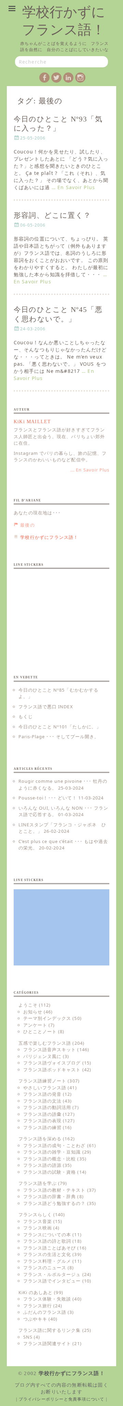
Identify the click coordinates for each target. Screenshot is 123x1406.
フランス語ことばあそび (49, 1248)
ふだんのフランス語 (44, 1312)
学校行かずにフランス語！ (72, 1373)
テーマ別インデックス (47, 1018)
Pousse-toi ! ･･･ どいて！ (47, 798)
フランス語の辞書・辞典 (49, 1196)
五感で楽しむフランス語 (44, 1043)
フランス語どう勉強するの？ (54, 1203)
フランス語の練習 (42, 1127)
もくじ (25, 716)
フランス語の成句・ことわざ (54, 1145)
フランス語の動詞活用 (47, 1107)
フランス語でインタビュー (52, 1281)
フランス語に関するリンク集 (49, 1330)
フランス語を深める (40, 1139)
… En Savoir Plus (73, 187)
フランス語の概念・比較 (49, 1159)
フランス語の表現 (42, 1121)
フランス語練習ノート (42, 1081)
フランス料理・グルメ (47, 1261)
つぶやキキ (35, 1319)
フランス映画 (37, 1228)
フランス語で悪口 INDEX (45, 707)
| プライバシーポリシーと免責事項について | (61, 1399)
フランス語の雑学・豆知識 (52, 1152)
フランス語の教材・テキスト (54, 1190)
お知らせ (32, 1012)
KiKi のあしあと (35, 1292)
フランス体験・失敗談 (47, 1299)
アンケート (35, 1025)
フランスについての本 (47, 1234)
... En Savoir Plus (89, 470)
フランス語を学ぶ (37, 1183)
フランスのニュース (44, 1267)
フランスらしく (35, 1214)
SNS (27, 1337)
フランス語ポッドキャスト (52, 1069)
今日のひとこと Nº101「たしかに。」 (59, 727)
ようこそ (28, 1005)
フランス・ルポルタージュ (52, 1274)
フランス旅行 (37, 1306)
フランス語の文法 (42, 1101)
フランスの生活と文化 (47, 1254)
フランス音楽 (37, 1221)
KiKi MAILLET (32, 421)
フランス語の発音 (42, 1094)
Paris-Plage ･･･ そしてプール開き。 (58, 736)
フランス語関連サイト (47, 1343)
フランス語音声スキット (49, 1049)
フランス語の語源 (42, 1165)
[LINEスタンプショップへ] (61, 612)
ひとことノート (40, 1031)
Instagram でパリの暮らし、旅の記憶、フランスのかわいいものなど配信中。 (60, 456)
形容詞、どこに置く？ (52, 215)
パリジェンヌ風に (42, 1056)
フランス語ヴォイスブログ (52, 1063)
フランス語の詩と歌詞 (47, 1241)
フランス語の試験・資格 (49, 1172)
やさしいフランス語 (44, 1088)
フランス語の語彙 (42, 1114)
